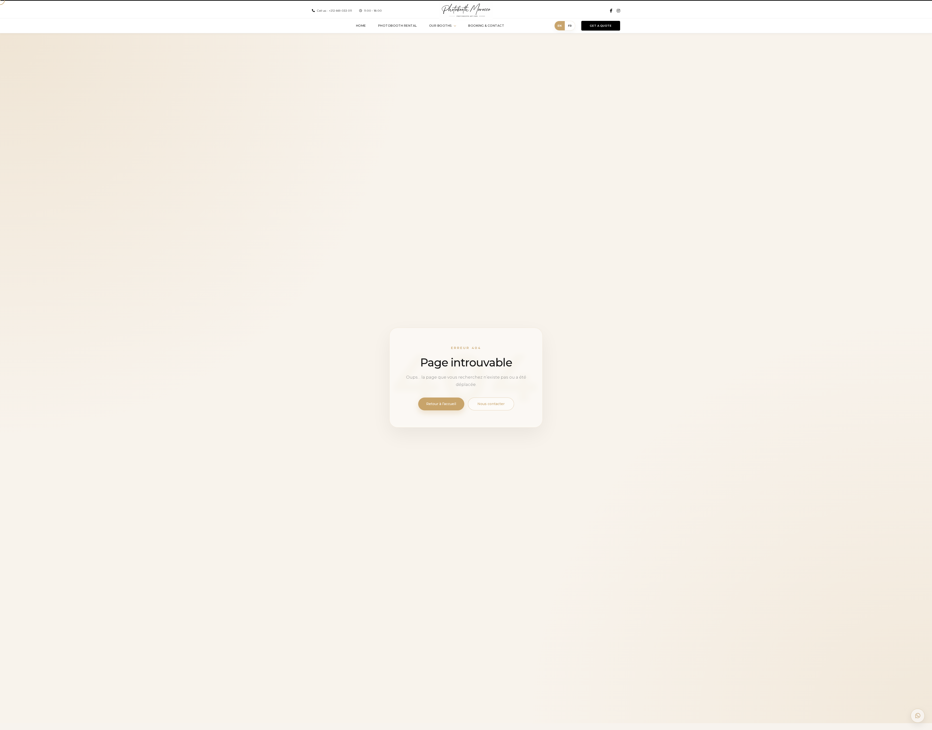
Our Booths (440, 25)
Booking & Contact (486, 25)
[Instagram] (618, 11)
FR (570, 25)
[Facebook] (611, 11)
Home (361, 25)
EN (560, 25)
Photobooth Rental (397, 25)
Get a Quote (600, 25)
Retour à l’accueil (441, 404)
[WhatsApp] (918, 716)
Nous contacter (491, 404)
